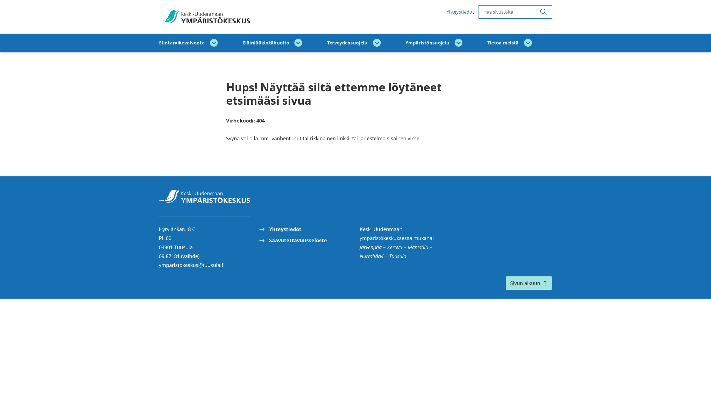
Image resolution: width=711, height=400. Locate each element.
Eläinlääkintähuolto (265, 43)
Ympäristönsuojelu (427, 43)
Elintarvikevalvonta (182, 43)
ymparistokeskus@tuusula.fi (192, 265)
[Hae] (543, 12)
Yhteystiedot (460, 12)
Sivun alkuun (525, 283)
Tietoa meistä (503, 43)
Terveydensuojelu (347, 43)
